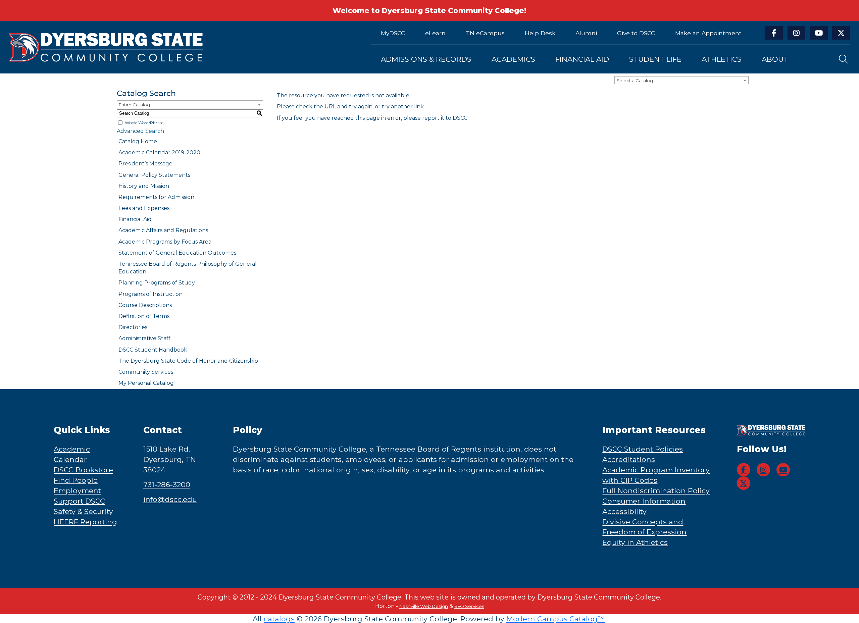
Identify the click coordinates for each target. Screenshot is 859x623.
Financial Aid (582, 59)
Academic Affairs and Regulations (163, 230)
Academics (513, 59)
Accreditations (628, 459)
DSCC (460, 118)
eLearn (435, 33)
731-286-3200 (166, 484)
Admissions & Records (426, 59)
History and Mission (143, 186)
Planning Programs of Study (156, 282)
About (775, 59)
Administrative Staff (144, 338)
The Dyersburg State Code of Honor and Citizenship (188, 361)
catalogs (279, 618)
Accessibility (624, 511)
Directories (132, 327)
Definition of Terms (143, 316)
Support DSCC (79, 501)
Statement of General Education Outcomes (177, 253)
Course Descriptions (145, 305)
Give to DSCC (636, 33)
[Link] (181, 47)
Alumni (586, 33)
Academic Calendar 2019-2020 (159, 152)
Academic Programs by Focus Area (164, 242)
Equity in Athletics (635, 542)
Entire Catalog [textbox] (134, 104)
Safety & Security (83, 511)
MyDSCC (393, 33)
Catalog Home (137, 141)
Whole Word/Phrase (144, 122)
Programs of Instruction (150, 294)
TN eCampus (485, 33)
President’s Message (145, 163)
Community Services (145, 372)
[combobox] (681, 80)
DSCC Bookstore (83, 469)
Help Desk (540, 33)
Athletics (722, 59)
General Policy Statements (154, 175)
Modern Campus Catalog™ (555, 618)
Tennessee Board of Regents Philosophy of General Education (187, 268)
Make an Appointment (708, 33)
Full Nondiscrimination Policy (656, 490)
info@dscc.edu (170, 499)
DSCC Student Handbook (152, 350)
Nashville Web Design (423, 606)
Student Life (655, 59)
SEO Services (469, 606)
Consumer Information (644, 501)
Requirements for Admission (156, 197)
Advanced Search (140, 131)
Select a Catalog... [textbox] (636, 80)
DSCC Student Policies (642, 449)
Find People (76, 480)
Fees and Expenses (143, 208)
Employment (77, 490)
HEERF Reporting (85, 521)
